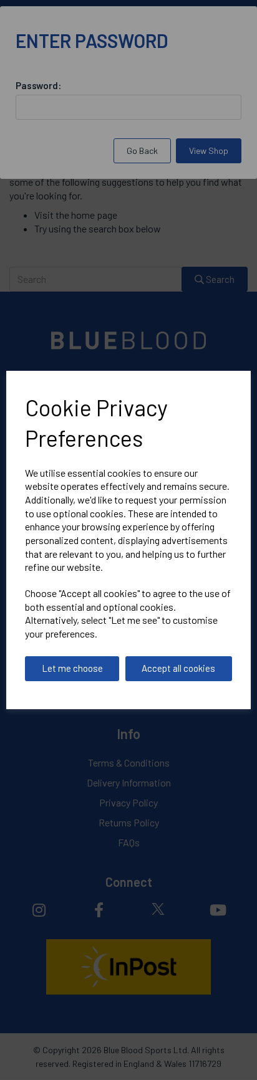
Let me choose (72, 668)
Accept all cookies (178, 668)
